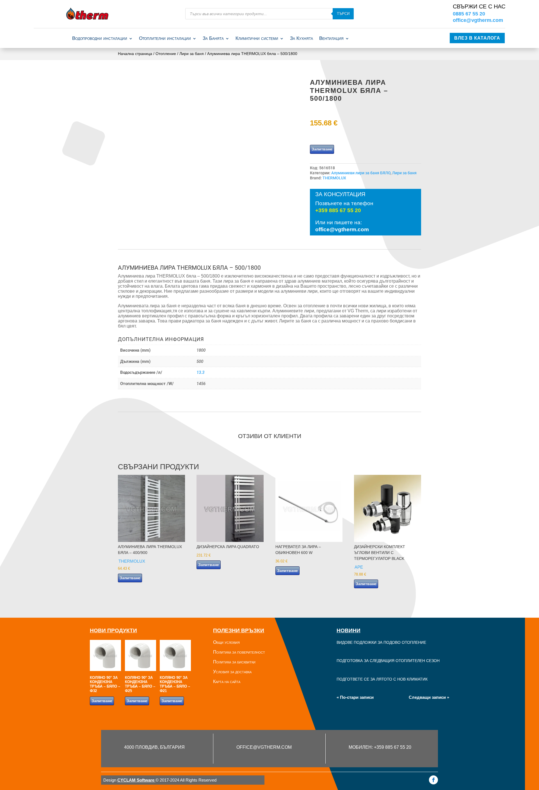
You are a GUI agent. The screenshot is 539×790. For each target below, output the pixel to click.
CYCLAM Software (136, 780)
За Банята (213, 38)
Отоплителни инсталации (165, 38)
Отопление (166, 53)
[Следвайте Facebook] (433, 779)
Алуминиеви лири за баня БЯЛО (360, 173)
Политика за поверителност (239, 652)
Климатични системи (257, 38)
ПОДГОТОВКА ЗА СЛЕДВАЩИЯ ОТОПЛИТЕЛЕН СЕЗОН (388, 660)
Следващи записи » (429, 697)
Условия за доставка (232, 671)
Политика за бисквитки (234, 662)
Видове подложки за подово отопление (381, 642)
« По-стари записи (355, 697)
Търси (343, 14)
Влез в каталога (477, 38)
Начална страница (135, 53)
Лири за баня (191, 53)
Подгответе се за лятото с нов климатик (382, 679)
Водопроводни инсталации (99, 38)
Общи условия (226, 642)
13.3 (200, 372)
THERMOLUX (334, 178)
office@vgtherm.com (478, 20)
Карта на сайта (226, 681)
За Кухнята (301, 38)
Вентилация (331, 38)
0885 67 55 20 (469, 14)
